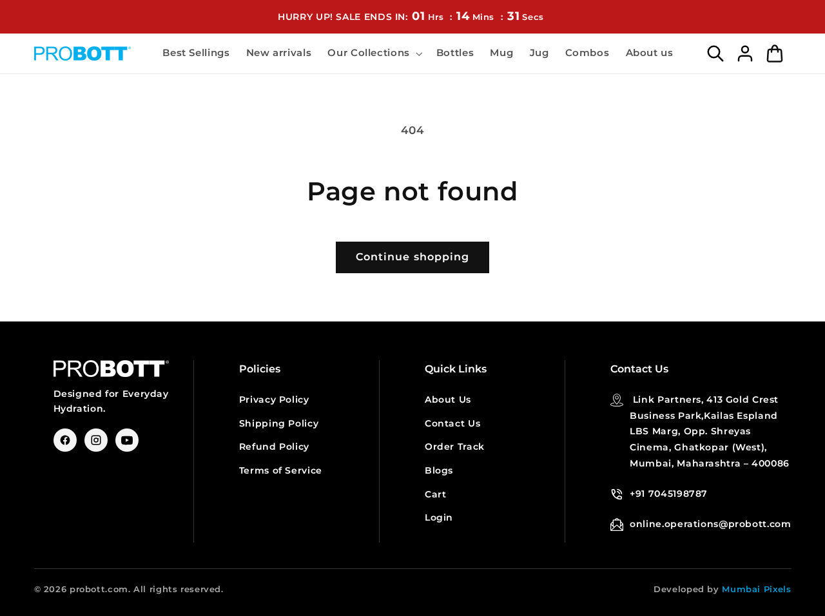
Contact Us (452, 423)
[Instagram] (96, 440)
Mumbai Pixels (756, 589)
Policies (259, 369)
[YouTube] (127, 440)
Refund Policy (274, 446)
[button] (374, 53)
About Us (448, 399)
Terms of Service (280, 470)
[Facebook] (65, 440)
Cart (436, 494)
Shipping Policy (278, 423)
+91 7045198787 (669, 493)
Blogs (439, 470)
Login (439, 517)
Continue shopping (412, 257)
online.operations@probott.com (710, 524)
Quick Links (456, 369)
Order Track (455, 446)
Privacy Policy (274, 399)
